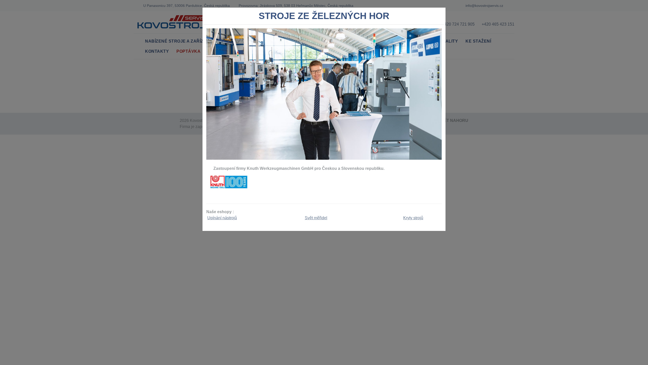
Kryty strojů (413, 218)
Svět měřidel (316, 218)
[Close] (440, 17)
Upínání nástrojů (222, 218)
